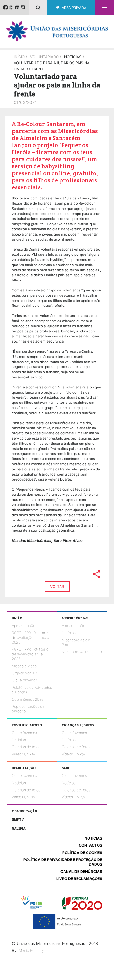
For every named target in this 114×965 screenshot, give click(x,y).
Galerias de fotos (26, 746)
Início (19, 56)
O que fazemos (24, 680)
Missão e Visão (24, 666)
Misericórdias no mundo (82, 651)
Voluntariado (44, 56)
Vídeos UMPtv (23, 754)
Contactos (90, 845)
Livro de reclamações (79, 878)
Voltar (57, 586)
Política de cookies (82, 852)
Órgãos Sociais (24, 673)
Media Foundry (31, 950)
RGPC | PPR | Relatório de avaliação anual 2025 (30, 654)
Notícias (69, 632)
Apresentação (23, 625)
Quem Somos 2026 (27, 699)
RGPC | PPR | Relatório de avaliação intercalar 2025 (31, 637)
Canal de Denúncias (81, 871)
